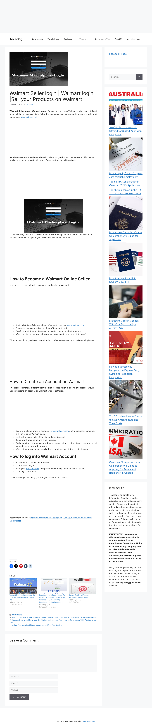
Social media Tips (102, 39)
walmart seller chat (55, 617)
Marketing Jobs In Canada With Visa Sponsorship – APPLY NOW (124, 324)
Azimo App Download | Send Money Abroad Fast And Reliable (37, 625)
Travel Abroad (53, 39)
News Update (37, 39)
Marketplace (17, 615)
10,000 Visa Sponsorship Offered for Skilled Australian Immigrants (125, 131)
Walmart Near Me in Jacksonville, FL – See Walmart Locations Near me (22, 597)
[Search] (139, 77)
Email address (32, 468)
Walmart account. (29, 117)
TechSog (16, 39)
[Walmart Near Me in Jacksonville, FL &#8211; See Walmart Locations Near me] (23, 586)
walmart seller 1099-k (38, 617)
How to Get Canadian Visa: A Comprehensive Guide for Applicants (125, 236)
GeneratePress (88, 721)
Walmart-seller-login (89, 617)
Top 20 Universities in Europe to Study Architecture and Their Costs (125, 420)
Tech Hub (83, 39)
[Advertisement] (71, 16)
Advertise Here (133, 39)
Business (68, 39)
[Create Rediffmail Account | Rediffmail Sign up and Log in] (83, 586)
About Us (119, 39)
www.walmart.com (76, 325)
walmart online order (20, 617)
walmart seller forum (72, 617)
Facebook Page (118, 53)
